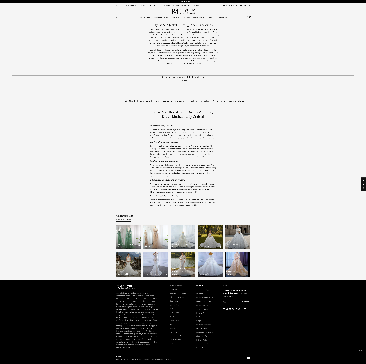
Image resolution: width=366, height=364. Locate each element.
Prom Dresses (175, 339)
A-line (172, 316)
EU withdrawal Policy (204, 332)
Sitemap (199, 294)
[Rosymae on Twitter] (236, 5)
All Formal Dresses (177, 297)
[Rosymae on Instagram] (226, 5)
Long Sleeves (145, 101)
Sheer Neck (133, 101)
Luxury (172, 328)
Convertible (174, 305)
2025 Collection (176, 289)
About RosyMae (202, 290)
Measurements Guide (204, 297)
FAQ (198, 317)
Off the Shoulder (177, 101)
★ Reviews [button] (364, 184)
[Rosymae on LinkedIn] (229, 5)
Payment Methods (203, 324)
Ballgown (207, 101)
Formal (223, 101)
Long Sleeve (174, 320)
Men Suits (173, 343)
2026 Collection (176, 285)
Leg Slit (124, 101)
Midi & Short (174, 312)
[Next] (221, 1)
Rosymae (131, 359)
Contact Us (200, 348)
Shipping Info (201, 336)
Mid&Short (156, 101)
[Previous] (145, 1)
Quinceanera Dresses (178, 336)
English (246, 5)
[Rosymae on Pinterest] (231, 5)
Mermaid (198, 101)
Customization (202, 309)
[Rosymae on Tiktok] (234, 5)
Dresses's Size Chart (204, 301)
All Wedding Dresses (178, 293)
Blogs (198, 320)
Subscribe (246, 302)
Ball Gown (174, 309)
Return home (183, 80)
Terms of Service (203, 344)
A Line (215, 101)
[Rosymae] (183, 10)
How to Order (201, 313)
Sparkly (173, 324)
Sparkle (166, 101)
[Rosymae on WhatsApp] (239, 5)
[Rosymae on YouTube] (241, 5)
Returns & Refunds (203, 328)
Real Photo (174, 301)
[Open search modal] (117, 18)
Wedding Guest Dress (236, 101)
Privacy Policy (201, 340)
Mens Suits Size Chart (204, 305)
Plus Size (189, 101)
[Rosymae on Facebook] (224, 5)
